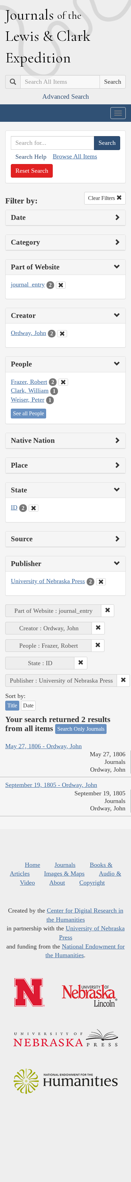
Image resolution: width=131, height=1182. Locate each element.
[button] (107, 610)
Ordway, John (28, 332)
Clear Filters (102, 198)
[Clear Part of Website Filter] (61, 285)
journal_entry (28, 284)
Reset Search (31, 170)
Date (28, 705)
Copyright (92, 882)
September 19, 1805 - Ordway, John (51, 784)
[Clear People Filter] (63, 382)
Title (12, 705)
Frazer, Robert (29, 381)
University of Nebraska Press (48, 581)
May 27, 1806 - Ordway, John (43, 746)
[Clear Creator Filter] (62, 333)
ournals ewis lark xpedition (47, 36)
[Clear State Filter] (33, 508)
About (57, 882)
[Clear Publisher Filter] (101, 581)
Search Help (30, 156)
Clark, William (30, 390)
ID (14, 507)
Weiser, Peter (27, 399)
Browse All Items (75, 156)
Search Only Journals (80, 729)
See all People (28, 413)
